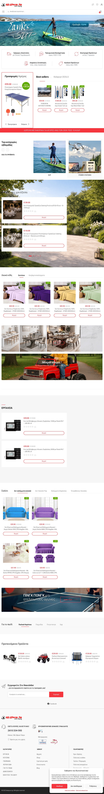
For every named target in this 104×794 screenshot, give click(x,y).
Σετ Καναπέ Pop (41, 491)
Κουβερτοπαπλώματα (37, 275)
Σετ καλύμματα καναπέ (22, 491)
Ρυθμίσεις (93, 786)
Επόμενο (24, 124)
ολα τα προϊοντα (8, 155)
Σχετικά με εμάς (42, 761)
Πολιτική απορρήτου (82, 790)
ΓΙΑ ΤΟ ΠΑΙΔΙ (7, 768)
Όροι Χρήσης (77, 754)
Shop (38, 758)
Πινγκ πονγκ (51, 625)
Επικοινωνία (41, 765)
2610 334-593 (15, 730)
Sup (61, 625)
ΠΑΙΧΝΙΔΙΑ (6, 761)
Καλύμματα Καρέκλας (59, 491)
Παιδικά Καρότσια (25, 625)
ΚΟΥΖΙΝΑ (6, 758)
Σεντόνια (21, 275)
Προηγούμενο (12, 124)
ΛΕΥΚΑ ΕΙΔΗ (7, 765)
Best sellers (42, 76)
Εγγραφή (56, 694)
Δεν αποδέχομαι (76, 786)
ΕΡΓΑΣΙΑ (6, 754)
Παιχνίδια (39, 625)
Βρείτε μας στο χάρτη (17, 739)
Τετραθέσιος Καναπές (79, 491)
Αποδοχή (59, 786)
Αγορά (44, 110)
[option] (17, 100)
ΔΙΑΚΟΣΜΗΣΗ (7, 771)
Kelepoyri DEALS (61, 77)
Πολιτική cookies (70, 790)
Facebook (53, 704)
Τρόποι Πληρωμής (79, 761)
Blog (38, 768)
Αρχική (39, 754)
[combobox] (52, 11)
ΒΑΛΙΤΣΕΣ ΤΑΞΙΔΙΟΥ (10, 775)
